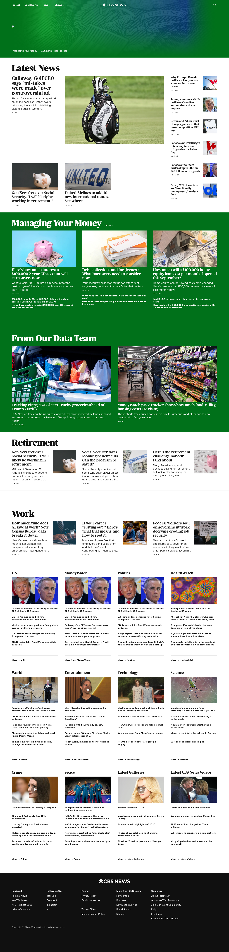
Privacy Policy (88, 896)
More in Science (179, 759)
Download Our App (126, 905)
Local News (31, 5)
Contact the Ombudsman (165, 918)
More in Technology (129, 759)
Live (46, 5)
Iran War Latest (20, 900)
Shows (59, 5)
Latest (16, 5)
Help (153, 909)
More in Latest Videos (183, 859)
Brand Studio (123, 909)
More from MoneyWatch (78, 660)
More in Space (72, 859)
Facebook (52, 900)
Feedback (156, 914)
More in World (19, 759)
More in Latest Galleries (131, 859)
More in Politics (126, 660)
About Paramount (160, 896)
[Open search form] (214, 5)
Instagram (52, 905)
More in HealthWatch (182, 660)
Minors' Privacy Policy (93, 914)
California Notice (90, 900)
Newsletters (122, 896)
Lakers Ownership (21, 909)
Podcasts (121, 900)
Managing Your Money (25, 50)
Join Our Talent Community (166, 905)
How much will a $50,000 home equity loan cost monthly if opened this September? (185, 306)
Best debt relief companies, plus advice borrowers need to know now (114, 303)
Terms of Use (88, 909)
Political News (19, 896)
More (108, 225)
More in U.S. (18, 660)
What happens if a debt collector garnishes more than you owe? (114, 297)
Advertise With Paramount (165, 900)
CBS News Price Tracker (54, 50)
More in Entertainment (77, 759)
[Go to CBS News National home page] (114, 5)
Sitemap (120, 914)
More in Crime (19, 859)
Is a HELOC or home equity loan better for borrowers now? (182, 300)
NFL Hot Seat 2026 (22, 905)
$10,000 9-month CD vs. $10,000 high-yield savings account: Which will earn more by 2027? (40, 300)
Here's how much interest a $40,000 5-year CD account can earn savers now (42, 306)
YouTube (51, 896)
